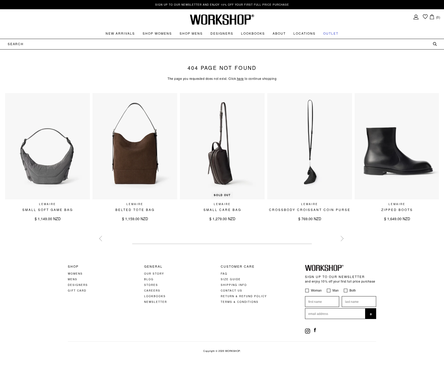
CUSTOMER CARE (238, 266)
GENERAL (153, 266)
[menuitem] (120, 33)
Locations (304, 33)
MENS (72, 279)
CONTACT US (231, 290)
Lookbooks (253, 33)
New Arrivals (120, 33)
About (279, 33)
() (438, 17)
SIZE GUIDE (231, 279)
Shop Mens (191, 33)
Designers (221, 33)
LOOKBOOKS (155, 296)
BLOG (149, 279)
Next (340, 238)
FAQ (224, 273)
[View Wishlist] (425, 17)
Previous (101, 238)
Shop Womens (157, 33)
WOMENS (75, 273)
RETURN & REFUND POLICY (244, 296)
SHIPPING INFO (234, 284)
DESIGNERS (78, 284)
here (240, 78)
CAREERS (152, 290)
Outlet (330, 33)
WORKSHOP (232, 351)
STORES (151, 284)
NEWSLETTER (155, 301)
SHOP (73, 266)
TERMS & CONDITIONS (239, 301)
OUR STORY (154, 273)
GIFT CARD (77, 290)
